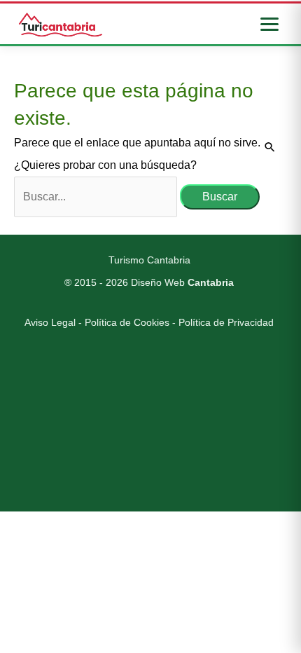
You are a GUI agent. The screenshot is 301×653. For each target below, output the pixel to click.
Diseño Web (182, 282)
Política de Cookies (127, 322)
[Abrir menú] (269, 24)
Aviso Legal (50, 322)
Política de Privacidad (226, 322)
